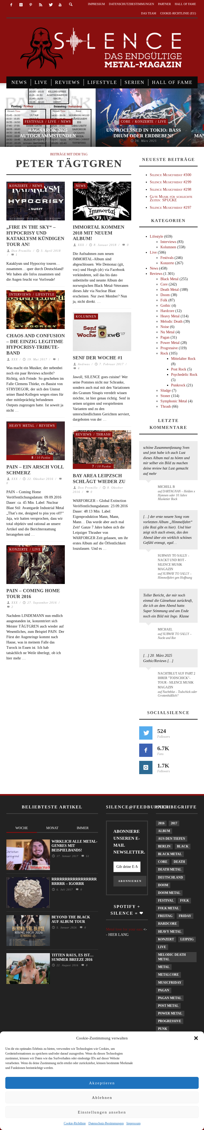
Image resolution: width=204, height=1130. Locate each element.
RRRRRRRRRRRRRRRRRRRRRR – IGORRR (74, 881)
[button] (196, 1038)
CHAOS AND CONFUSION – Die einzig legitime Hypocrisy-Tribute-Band (35, 344)
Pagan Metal (169, 998)
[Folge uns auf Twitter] (145, 733)
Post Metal (168, 1006)
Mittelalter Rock (183, 359)
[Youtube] (60, 5)
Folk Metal (168, 908)
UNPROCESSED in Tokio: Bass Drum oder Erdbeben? (143, 133)
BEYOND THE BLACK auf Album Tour (71, 919)
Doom (165, 295)
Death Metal (169, 290)
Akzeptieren (102, 1083)
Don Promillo (21, 250)
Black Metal (169, 279)
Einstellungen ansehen (102, 1112)
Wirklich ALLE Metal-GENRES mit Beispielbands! (74, 845)
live (162, 947)
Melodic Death (171, 321)
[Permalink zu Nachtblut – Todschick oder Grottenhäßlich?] (149, 676)
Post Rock (178, 369)
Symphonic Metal (173, 401)
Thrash (103, 434)
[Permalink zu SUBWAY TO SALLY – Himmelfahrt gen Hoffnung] (149, 558)
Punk (162, 1029)
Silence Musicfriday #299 (170, 182)
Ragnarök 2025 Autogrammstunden (48, 133)
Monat (52, 828)
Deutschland (170, 877)
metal (163, 967)
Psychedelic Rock (184, 375)
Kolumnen (86, 316)
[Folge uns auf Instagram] (145, 767)
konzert (166, 939)
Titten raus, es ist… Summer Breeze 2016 (73, 957)
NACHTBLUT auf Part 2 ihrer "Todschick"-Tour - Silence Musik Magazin (176, 680)
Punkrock (178, 385)
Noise (164, 327)
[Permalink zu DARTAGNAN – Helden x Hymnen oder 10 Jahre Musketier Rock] (149, 489)
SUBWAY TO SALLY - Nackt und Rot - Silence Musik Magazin (173, 562)
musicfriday (169, 982)
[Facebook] (11, 5)
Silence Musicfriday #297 (170, 208)
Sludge (165, 391)
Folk (163, 300)
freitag (165, 916)
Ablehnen (102, 1097)
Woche (21, 828)
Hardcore (167, 311)
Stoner (165, 396)
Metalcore (168, 975)
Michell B (166, 487)
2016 (161, 823)
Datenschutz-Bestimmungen (106, 1123)
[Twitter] (50, 5)
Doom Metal (169, 893)
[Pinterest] (31, 5)
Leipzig (187, 939)
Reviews (47, 426)
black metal (170, 854)
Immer (83, 828)
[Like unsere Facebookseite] (145, 750)
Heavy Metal (22, 426)
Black (182, 846)
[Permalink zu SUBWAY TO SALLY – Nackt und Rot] (149, 632)
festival (166, 900)
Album (164, 831)
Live (52, 121)
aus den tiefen (171, 839)
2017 (174, 823)
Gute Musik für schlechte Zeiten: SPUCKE (171, 198)
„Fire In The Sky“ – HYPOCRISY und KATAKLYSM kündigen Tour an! (35, 235)
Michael (165, 629)
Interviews (20, 294)
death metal (169, 869)
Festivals (34, 121)
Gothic (165, 306)
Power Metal (170, 343)
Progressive (169, 348)
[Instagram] (21, 5)
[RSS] (40, 5)
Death (179, 862)
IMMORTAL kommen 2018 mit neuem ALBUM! (98, 232)
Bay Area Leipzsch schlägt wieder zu (99, 478)
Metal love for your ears (124, 929)
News (66, 121)
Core (125, 121)
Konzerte (144, 121)
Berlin (164, 846)
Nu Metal (167, 332)
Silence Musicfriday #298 (170, 189)
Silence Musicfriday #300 (170, 175)
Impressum (133, 1123)
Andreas (84, 364)
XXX (81, 244)
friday (185, 916)
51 (87, 856)
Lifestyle (45, 294)
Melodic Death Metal (172, 957)
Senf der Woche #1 (97, 357)
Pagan (164, 337)
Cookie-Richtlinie (75, 1123)
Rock (164, 353)
